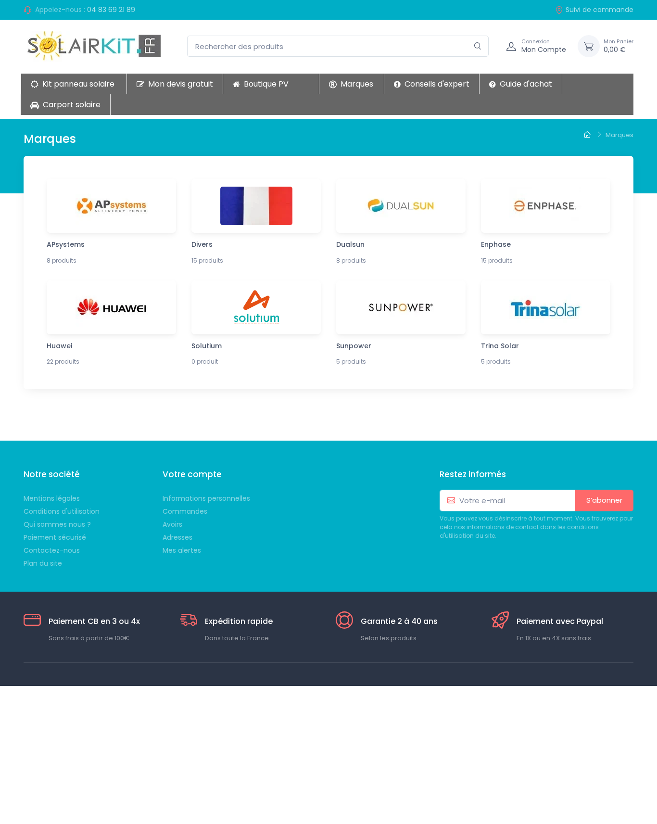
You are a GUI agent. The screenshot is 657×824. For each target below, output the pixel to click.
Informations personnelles (206, 498)
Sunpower (353, 346)
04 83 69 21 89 (111, 9)
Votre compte (192, 474)
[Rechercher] (478, 46)
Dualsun (350, 244)
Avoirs (172, 524)
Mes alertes (182, 550)
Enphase (496, 244)
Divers (202, 244)
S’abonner (604, 500)
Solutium (206, 346)
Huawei (59, 346)
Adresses (177, 537)
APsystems (66, 244)
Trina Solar (500, 346)
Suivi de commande (599, 9)
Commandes (185, 511)
